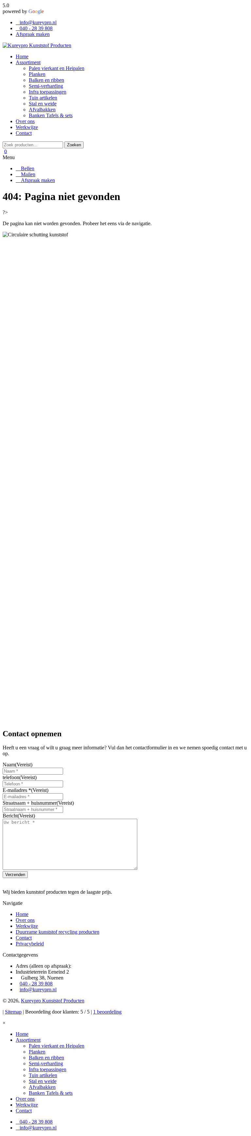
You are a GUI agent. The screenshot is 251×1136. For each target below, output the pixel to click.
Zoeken (74, 144)
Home (22, 914)
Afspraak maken (33, 34)
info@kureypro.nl (38, 22)
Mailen (27, 174)
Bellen (27, 168)
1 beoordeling (107, 1012)
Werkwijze (27, 926)
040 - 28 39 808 (36, 28)
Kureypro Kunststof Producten (52, 1000)
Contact (24, 938)
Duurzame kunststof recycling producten (57, 932)
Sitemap (13, 1012)
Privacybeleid (30, 943)
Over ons (25, 920)
